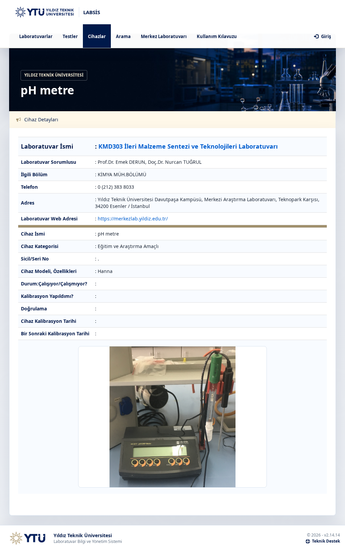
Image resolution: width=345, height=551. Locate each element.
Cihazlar (97, 36)
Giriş (325, 36)
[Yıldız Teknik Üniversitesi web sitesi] (27, 538)
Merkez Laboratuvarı (164, 36)
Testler (70, 36)
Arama (123, 36)
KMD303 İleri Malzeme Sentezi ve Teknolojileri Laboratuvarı (188, 146)
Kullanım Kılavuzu (217, 36)
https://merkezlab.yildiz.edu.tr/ (133, 218)
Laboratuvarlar (36, 36)
